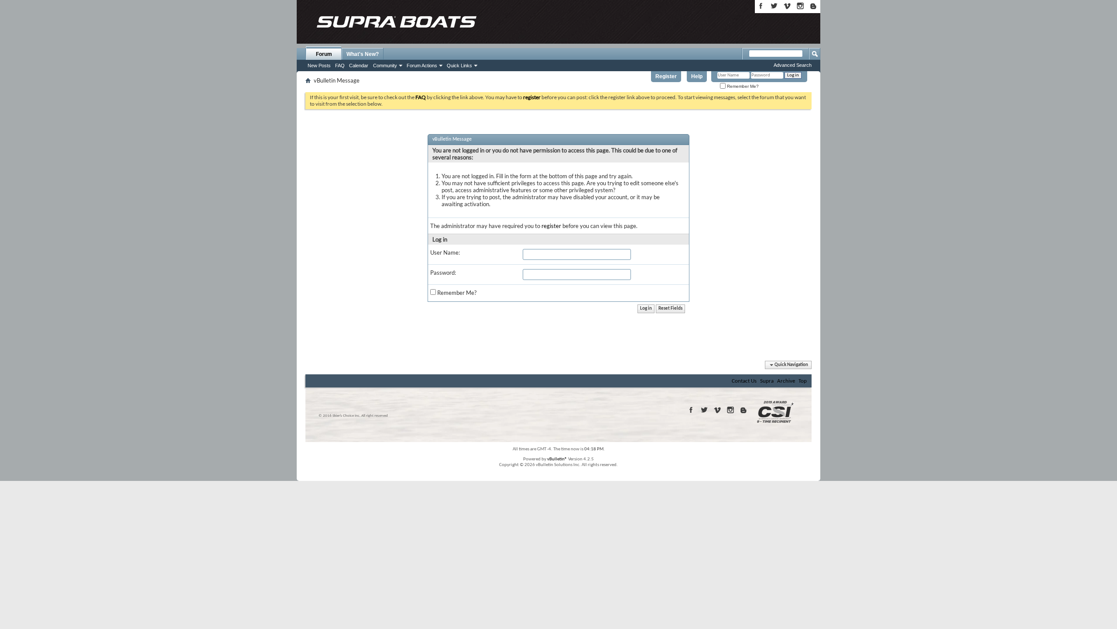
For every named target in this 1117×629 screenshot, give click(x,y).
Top (802, 381)
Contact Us (744, 381)
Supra (767, 381)
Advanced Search (793, 65)
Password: (443, 272)
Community (385, 65)
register (551, 225)
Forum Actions (422, 65)
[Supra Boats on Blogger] (813, 6)
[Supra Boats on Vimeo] (787, 6)
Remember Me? (742, 86)
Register (666, 76)
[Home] (396, 22)
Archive (786, 381)
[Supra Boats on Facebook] (761, 6)
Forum (324, 54)
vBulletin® (557, 459)
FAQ (340, 65)
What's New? (362, 54)
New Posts (319, 65)
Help (696, 76)
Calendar (358, 65)
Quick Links (459, 65)
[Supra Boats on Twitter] (774, 6)
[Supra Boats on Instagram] (800, 6)
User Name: (445, 252)
